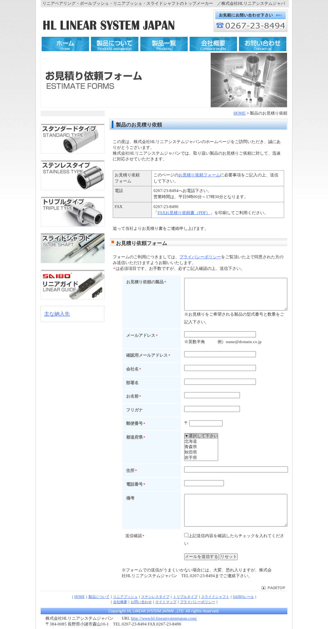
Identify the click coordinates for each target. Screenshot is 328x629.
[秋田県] (201, 452)
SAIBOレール (243, 597)
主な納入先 (57, 314)
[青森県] (201, 447)
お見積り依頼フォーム (199, 175)
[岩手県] (201, 458)
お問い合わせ (141, 602)
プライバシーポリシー (200, 257)
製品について (99, 597)
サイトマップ (165, 602)
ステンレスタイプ (155, 597)
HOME (240, 113)
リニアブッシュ (125, 597)
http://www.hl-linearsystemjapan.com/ (164, 618)
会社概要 (120, 602)
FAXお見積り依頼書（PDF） (184, 213)
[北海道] (201, 441)
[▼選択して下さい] (201, 436)
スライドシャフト (215, 597)
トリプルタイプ (185, 597)
